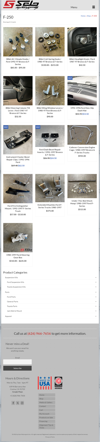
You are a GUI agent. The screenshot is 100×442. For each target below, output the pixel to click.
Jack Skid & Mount (14, 311)
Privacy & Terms (50, 437)
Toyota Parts (12, 306)
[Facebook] (13, 403)
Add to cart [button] (82, 118)
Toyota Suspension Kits (16, 287)
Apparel (8, 316)
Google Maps (17, 392)
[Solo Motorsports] (50, 5)
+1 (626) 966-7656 (17, 396)
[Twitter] (18, 403)
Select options (18, 71)
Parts (7, 292)
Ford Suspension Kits (15, 282)
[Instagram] (22, 403)
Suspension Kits (11, 277)
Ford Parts (11, 297)
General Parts (12, 301)
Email (17, 358)
